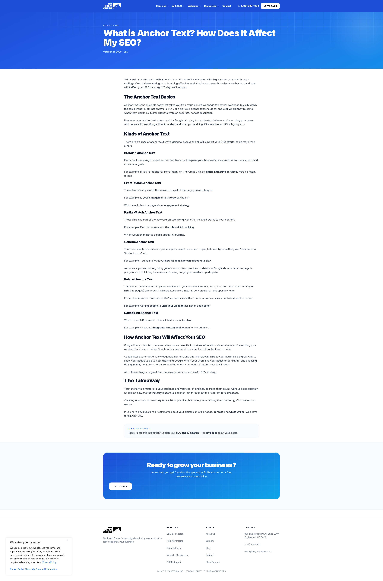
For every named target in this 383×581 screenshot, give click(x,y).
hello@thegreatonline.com (257, 551)
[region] (39, 556)
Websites (193, 5)
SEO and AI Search (187, 432)
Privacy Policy (49, 562)
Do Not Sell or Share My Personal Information (33, 569)
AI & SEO (177, 5)
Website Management (178, 555)
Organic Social (174, 548)
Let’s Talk (270, 6)
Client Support (213, 562)
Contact (226, 5)
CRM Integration (175, 562)
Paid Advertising (175, 541)
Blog (116, 25)
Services (161, 5)
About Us (210, 533)
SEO (126, 51)
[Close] (68, 540)
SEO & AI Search (175, 533)
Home (106, 25)
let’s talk (211, 432)
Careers (210, 541)
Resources (210, 5)
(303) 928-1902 (252, 544)
